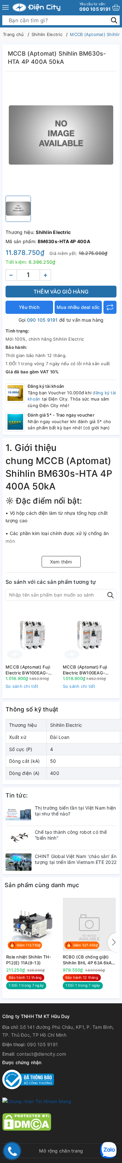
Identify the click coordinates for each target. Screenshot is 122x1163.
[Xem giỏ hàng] (116, 7)
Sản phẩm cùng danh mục (42, 885)
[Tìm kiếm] (114, 20)
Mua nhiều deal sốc (78, 307)
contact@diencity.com (41, 1054)
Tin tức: (17, 795)
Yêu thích (29, 307)
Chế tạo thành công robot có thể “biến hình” (71, 835)
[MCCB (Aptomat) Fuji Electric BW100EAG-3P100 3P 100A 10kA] (33, 634)
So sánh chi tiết (22, 686)
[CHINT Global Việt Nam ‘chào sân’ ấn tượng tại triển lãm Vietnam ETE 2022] (19, 862)
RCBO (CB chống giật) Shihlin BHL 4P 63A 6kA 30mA (87, 960)
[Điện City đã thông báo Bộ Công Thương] (28, 1079)
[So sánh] (109, 307)
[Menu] (5, 7)
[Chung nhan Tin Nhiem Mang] (36, 1101)
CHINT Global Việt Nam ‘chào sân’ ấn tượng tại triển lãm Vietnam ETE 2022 (75, 859)
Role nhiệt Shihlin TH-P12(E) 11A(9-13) (28, 959)
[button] (112, 942)
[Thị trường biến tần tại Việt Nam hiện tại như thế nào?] (19, 813)
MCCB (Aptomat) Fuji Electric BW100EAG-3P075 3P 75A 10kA (85, 670)
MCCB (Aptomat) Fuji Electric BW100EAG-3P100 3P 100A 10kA (28, 670)
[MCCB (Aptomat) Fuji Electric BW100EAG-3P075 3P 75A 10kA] (90, 634)
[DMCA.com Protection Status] (26, 1121)
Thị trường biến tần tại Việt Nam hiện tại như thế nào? (75, 810)
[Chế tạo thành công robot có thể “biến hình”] (19, 838)
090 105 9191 (95, 7)
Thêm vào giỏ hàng (61, 291)
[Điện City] (36, 7)
